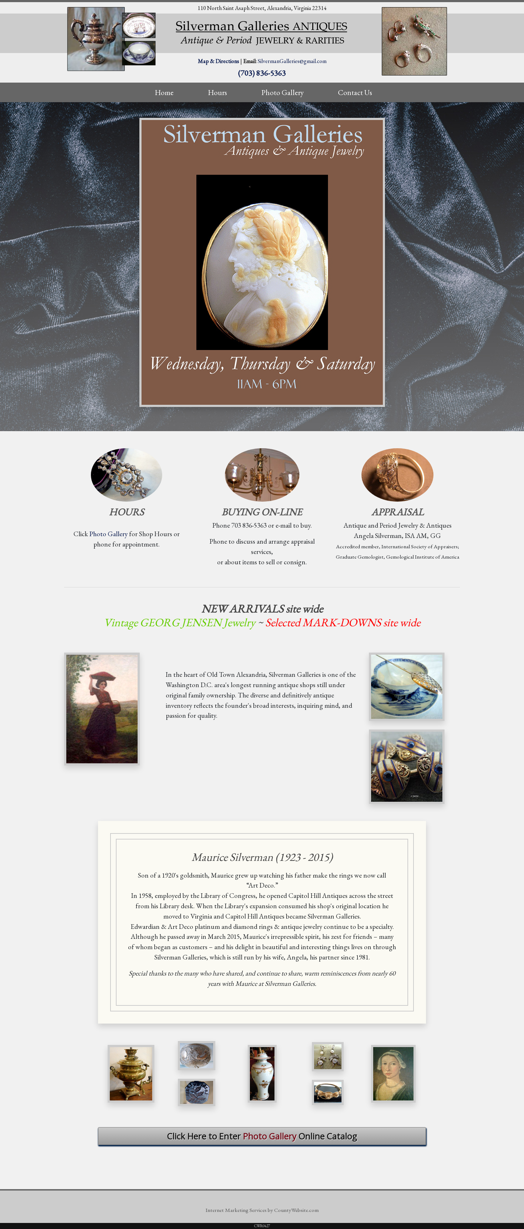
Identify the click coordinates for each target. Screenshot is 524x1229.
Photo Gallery (108, 533)
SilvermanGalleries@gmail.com (292, 61)
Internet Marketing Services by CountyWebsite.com (262, 1210)
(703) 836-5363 (262, 72)
